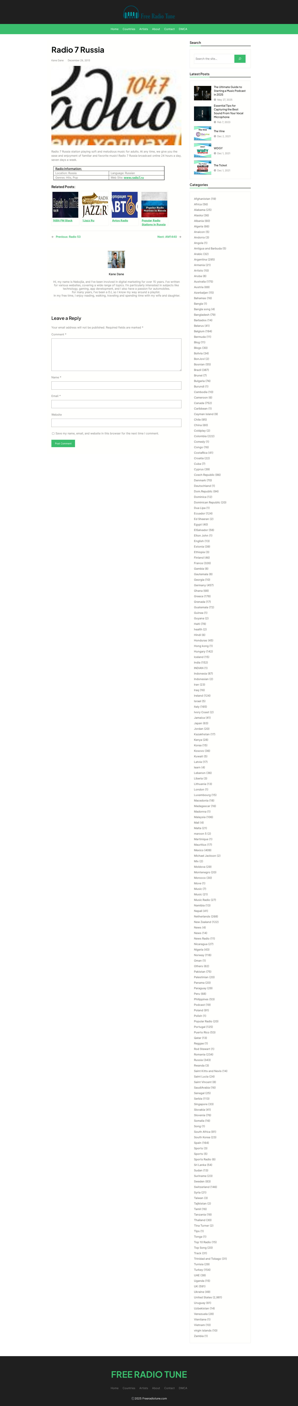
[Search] (240, 59)
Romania (199, 1054)
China (198, 425)
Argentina (200, 259)
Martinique (201, 839)
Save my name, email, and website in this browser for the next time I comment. (107, 433)
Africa (198, 204)
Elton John (201, 535)
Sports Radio (202, 1159)
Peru (197, 993)
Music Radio (202, 900)
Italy (197, 706)
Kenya (198, 739)
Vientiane (200, 1319)
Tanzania (200, 1214)
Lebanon (200, 773)
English (199, 541)
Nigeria (198, 949)
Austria (198, 287)
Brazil (197, 370)
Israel (197, 701)
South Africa (202, 1131)
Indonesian (201, 679)
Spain (197, 1142)
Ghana (198, 590)
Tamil (197, 1209)
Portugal (199, 1027)
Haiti (197, 624)
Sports (198, 1148)
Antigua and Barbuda (208, 248)
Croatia (199, 458)
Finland (199, 557)
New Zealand (202, 922)
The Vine (219, 131)
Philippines (201, 999)
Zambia (199, 1336)
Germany (200, 585)
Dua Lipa (200, 508)
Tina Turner (201, 1225)
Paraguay (200, 988)
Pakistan (199, 971)
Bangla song (202, 309)
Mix (196, 861)
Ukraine (199, 1292)
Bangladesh (202, 314)
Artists (198, 270)
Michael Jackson (205, 855)
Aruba (198, 276)
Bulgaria (199, 381)
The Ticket (220, 165)
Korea (198, 745)
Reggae (199, 1043)
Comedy (199, 441)
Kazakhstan (202, 734)
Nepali (198, 911)
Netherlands (202, 916)
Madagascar (202, 806)
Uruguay (199, 1303)
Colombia (200, 436)
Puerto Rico (201, 1032)
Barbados (200, 320)
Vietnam (199, 1325)
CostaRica (200, 452)
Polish (198, 1015)
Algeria (198, 226)
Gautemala (201, 574)
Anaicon (199, 232)
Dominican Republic (207, 502)
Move (197, 883)
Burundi (199, 386)
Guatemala (201, 607)
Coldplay (200, 430)
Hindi (197, 635)
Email (56, 396)
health (198, 629)
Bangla (198, 303)
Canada (199, 403)
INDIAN (198, 668)
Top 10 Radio (202, 1242)
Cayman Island (203, 414)
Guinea (198, 612)
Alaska (198, 215)
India (197, 662)
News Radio (202, 938)
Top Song (200, 1247)
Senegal (199, 1093)
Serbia (198, 1098)
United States (203, 1297)
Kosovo (199, 751)
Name (56, 377)
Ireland (198, 695)
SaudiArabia (202, 1087)
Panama (199, 982)
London (199, 789)
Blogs (197, 348)
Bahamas (200, 298)
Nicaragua (200, 944)
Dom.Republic (203, 491)
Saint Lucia (201, 1076)
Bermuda (200, 336)
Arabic (198, 254)
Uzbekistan (201, 1308)
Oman (198, 960)
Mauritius (200, 844)
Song (197, 1126)
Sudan (198, 1170)
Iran (196, 684)
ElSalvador (201, 530)
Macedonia (201, 800)
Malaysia (200, 817)
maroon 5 (200, 833)
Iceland (198, 657)
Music (198, 889)
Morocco (200, 877)
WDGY (218, 148)
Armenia (199, 265)
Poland (198, 1010)
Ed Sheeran (201, 519)
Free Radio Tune (149, 1374)
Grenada (199, 601)
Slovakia (199, 1109)
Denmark (200, 480)
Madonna (200, 811)
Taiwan (198, 1198)
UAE (197, 1275)
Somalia (199, 1120)
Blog (197, 342)
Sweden (199, 1181)
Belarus (199, 325)
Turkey (198, 1269)
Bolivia (198, 353)
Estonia (199, 546)
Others (198, 966)
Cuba (197, 463)
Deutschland (202, 486)
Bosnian (199, 364)
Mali (196, 822)
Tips (197, 1231)
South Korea (202, 1137)
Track (197, 1253)
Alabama (199, 210)
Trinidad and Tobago (207, 1258)
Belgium (199, 331)
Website (56, 414)
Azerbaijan (201, 292)
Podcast (199, 1004)
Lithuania (200, 784)
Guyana (199, 618)
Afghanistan (202, 198)
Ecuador (199, 513)
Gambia (199, 568)
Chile (197, 419)
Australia (200, 281)
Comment (58, 334)
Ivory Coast (201, 712)
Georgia (199, 579)
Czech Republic (204, 474)
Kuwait (198, 756)
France (198, 563)
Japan (198, 723)
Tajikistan (200, 1203)
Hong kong (201, 646)
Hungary (199, 651)
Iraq (196, 690)
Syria (197, 1192)
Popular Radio (203, 1021)
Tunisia (198, 1264)
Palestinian (201, 977)
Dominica (200, 497)
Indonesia (200, 673)
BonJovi (199, 359)
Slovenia (199, 1115)
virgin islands (203, 1330)
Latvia (198, 762)
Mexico (198, 850)
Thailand (199, 1220)
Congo (198, 447)
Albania (199, 221)
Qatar (197, 1038)
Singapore (200, 1104)
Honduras (200, 640)
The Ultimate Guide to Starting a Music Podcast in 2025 (230, 90)
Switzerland (202, 1187)
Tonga (198, 1236)
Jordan (198, 728)
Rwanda (199, 1065)
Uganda (199, 1280)
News (197, 927)
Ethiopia (199, 552)
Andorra (199, 237)
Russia (198, 1060)
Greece (198, 596)
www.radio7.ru (134, 177)
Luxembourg (202, 795)
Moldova (199, 866)
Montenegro (202, 872)
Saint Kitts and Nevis (208, 1071)
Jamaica (199, 717)
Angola (198, 243)
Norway (199, 955)
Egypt (198, 524)
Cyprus (199, 469)
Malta (197, 828)
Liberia (198, 778)
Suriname (200, 1176)
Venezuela (201, 1314)
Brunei (198, 375)
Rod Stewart (202, 1049)
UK (196, 1286)
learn (197, 767)
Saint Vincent (203, 1082)
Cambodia (200, 392)
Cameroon (201, 397)
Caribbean (201, 408)
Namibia (199, 905)
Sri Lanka (200, 1165)
